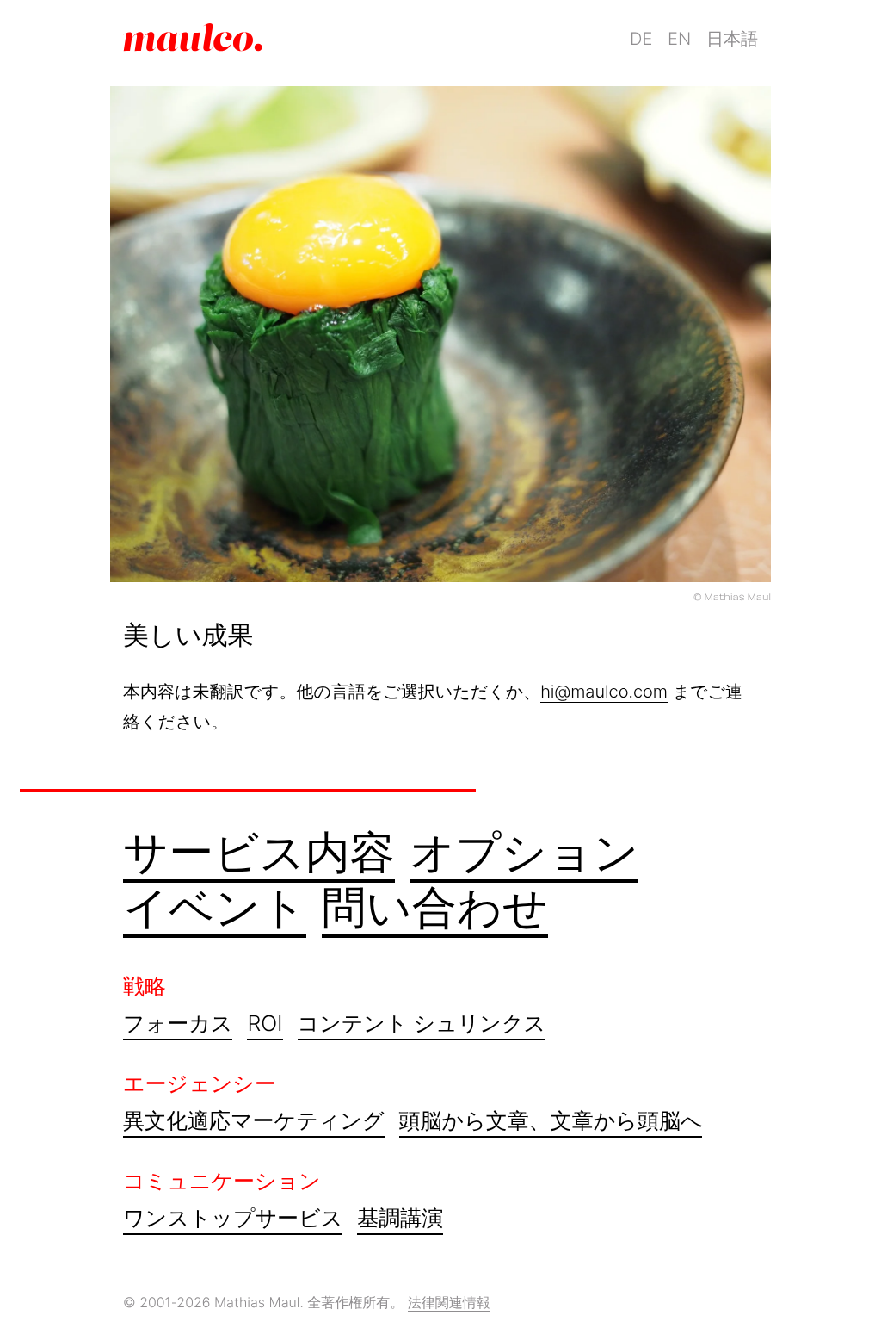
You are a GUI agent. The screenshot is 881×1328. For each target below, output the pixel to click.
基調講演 (400, 1219)
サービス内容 (259, 852)
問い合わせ (435, 907)
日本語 (732, 38)
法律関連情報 (449, 1302)
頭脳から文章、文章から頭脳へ (551, 1121)
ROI (264, 1024)
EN (679, 38)
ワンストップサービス (232, 1219)
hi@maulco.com (604, 691)
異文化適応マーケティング (254, 1121)
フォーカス (177, 1024)
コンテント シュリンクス (421, 1024)
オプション (524, 852)
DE (641, 38)
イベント (214, 907)
